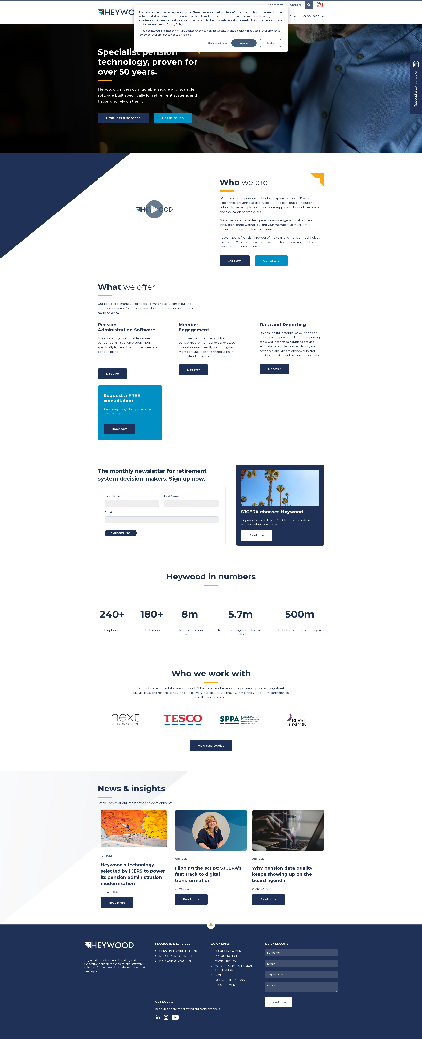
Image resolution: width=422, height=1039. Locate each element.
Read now (256, 535)
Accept (244, 43)
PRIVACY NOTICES (227, 956)
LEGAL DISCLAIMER (228, 951)
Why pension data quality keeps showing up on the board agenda (282, 874)
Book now (119, 429)
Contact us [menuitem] (276, 4)
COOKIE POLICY (225, 961)
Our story (235, 260)
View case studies (211, 745)
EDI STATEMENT (226, 985)
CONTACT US (223, 975)
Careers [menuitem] (295, 4)
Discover (112, 373)
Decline (270, 43)
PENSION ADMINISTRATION (178, 951)
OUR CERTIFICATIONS (230, 980)
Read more (117, 902)
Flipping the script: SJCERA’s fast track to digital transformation (208, 874)
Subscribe (120, 533)
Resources (311, 16)
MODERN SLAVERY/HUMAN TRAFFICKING (233, 968)
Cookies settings (217, 43)
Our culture (271, 260)
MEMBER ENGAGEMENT (176, 956)
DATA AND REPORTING (175, 961)
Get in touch (173, 118)
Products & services (123, 118)
